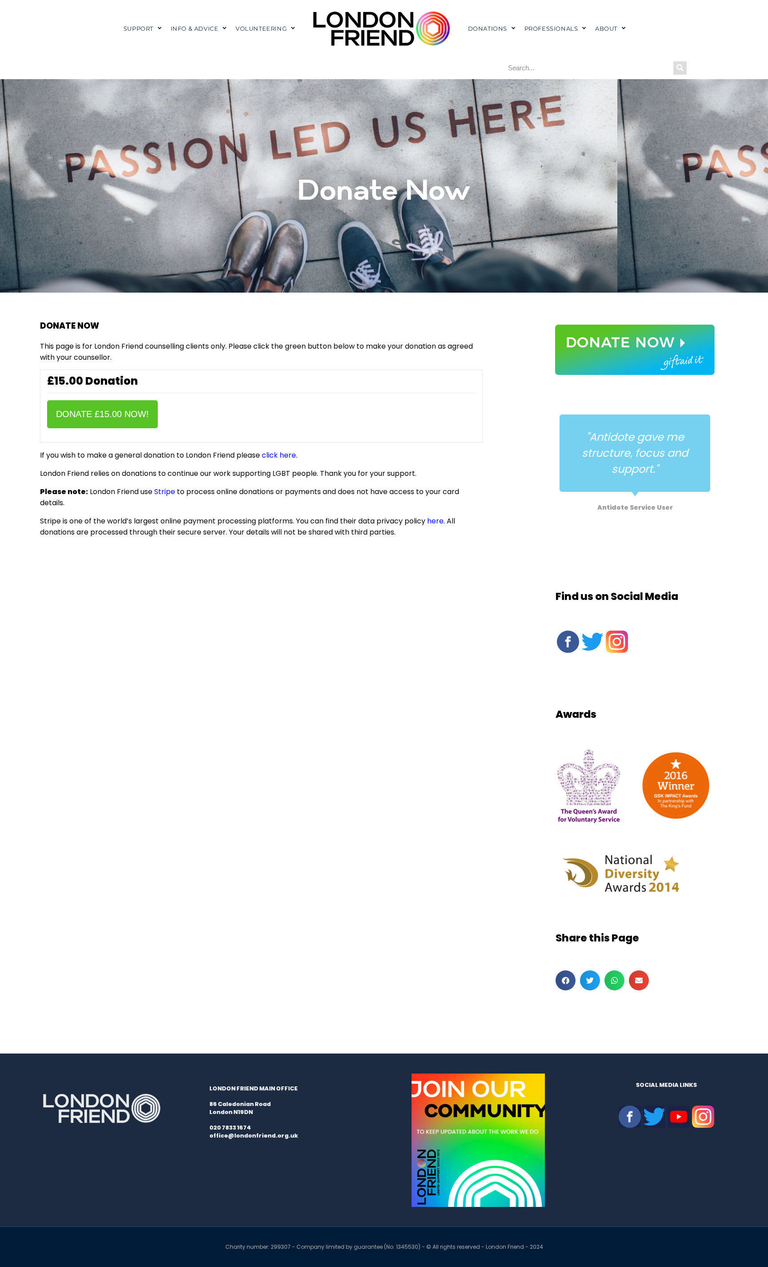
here (435, 521)
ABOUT (606, 28)
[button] (566, 980)
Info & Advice (195, 28)
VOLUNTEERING (261, 28)
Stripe (164, 492)
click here (279, 455)
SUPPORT (138, 28)
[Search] (680, 68)
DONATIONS (487, 28)
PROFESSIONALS (551, 28)
